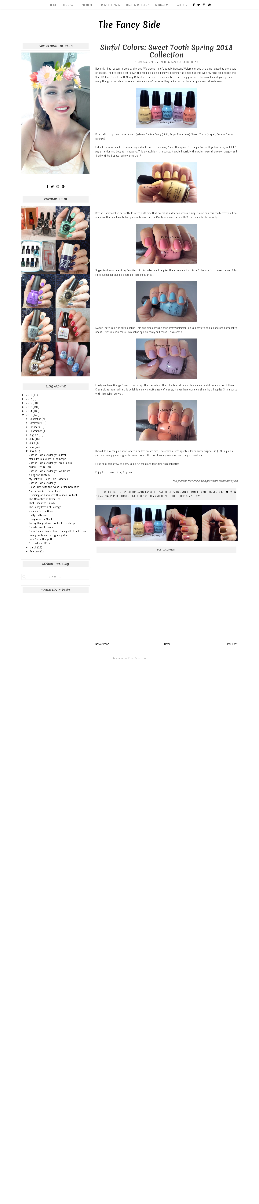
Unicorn (185, 496)
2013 (29, 415)
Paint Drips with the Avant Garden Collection (54, 487)
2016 (29, 403)
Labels (180, 5)
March (33, 547)
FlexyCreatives (137, 658)
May (32, 447)
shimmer (125, 496)
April (32, 451)
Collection (119, 492)
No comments (212, 492)
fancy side (151, 492)
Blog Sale (69, 5)
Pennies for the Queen (41, 511)
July (32, 439)
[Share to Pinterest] (235, 492)
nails (176, 492)
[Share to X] (227, 492)
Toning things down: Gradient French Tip (52, 523)
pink (106, 496)
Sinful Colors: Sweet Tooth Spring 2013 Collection (57, 531)
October (34, 427)
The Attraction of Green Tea (44, 499)
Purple (114, 496)
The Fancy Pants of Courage (45, 507)
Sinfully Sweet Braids (41, 527)
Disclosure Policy (137, 5)
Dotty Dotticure (38, 515)
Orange (184, 492)
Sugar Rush (156, 496)
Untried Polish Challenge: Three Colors (50, 463)
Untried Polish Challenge (42, 483)
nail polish (165, 492)
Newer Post (102, 644)
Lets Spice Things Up (41, 539)
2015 (29, 407)
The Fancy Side (130, 25)
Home (53, 5)
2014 (29, 411)
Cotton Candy (136, 492)
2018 (29, 395)
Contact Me (162, 5)
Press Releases (110, 5)
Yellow (195, 496)
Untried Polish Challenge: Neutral (47, 455)
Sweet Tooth (171, 496)
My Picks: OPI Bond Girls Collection (48, 479)
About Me (87, 5)
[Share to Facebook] (231, 492)
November (35, 423)
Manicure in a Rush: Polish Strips (47, 459)
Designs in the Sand (40, 519)
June (33, 443)
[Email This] (223, 492)
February (35, 551)
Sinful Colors (139, 496)
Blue (109, 492)
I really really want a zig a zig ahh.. (48, 535)
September (36, 431)
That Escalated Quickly (42, 503)
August (34, 435)
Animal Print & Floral (40, 467)
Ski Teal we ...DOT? (39, 543)
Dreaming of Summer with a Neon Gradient (53, 495)
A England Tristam (39, 475)
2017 (29, 399)
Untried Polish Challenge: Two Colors (49, 471)
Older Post (232, 644)
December (36, 419)
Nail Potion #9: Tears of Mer (45, 491)
